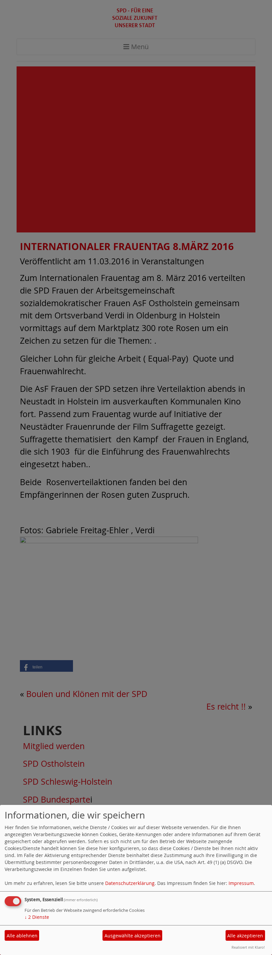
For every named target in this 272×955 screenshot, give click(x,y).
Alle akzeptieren (245, 935)
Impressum (241, 883)
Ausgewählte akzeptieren (132, 935)
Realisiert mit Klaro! (248, 947)
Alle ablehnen (22, 935)
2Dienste (37, 917)
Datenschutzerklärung (130, 883)
